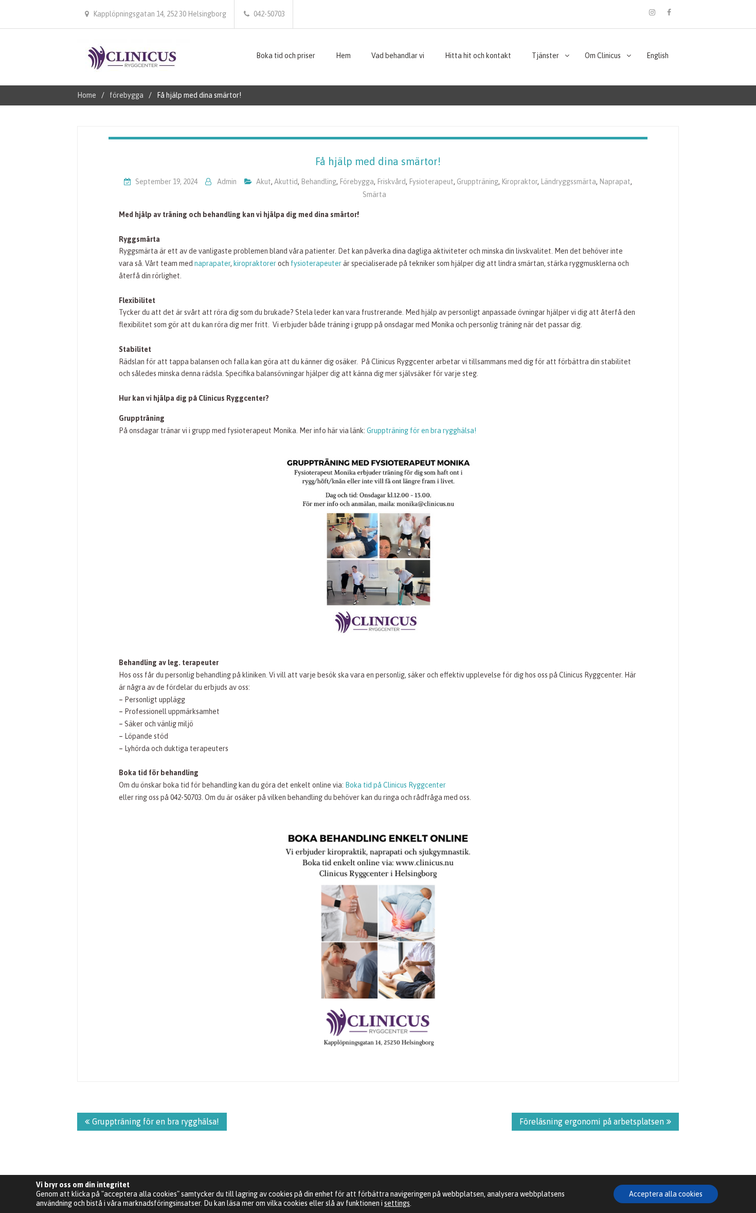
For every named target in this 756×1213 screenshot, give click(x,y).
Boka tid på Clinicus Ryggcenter (395, 785)
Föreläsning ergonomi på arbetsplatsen (591, 1121)
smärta (374, 194)
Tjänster (545, 55)
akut (263, 181)
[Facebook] (669, 12)
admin (227, 181)
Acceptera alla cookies (666, 1194)
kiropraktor (519, 181)
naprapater (212, 263)
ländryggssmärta (568, 181)
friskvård (391, 181)
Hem (343, 55)
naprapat (615, 181)
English (657, 55)
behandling (318, 181)
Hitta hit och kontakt (478, 55)
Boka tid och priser (285, 55)
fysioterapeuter (317, 263)
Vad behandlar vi (397, 55)
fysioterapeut (431, 181)
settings (397, 1203)
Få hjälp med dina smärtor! (378, 161)
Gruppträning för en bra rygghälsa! (421, 430)
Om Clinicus (603, 55)
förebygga (356, 181)
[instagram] (652, 12)
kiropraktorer (255, 263)
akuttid (286, 181)
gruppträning (477, 181)
